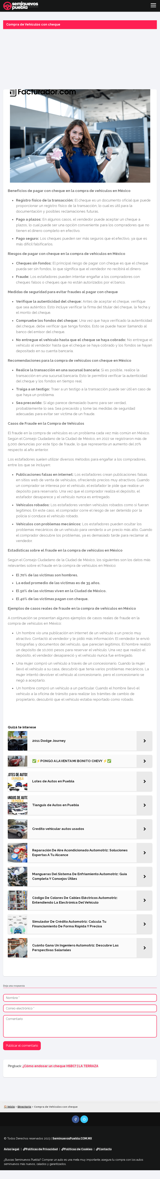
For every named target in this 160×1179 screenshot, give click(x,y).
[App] (84, 1119)
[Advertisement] (80, 58)
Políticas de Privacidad (42, 1149)
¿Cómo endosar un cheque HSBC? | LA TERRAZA (60, 1066)
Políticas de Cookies (78, 1149)
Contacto (105, 1149)
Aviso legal (11, 1149)
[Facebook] (75, 1119)
